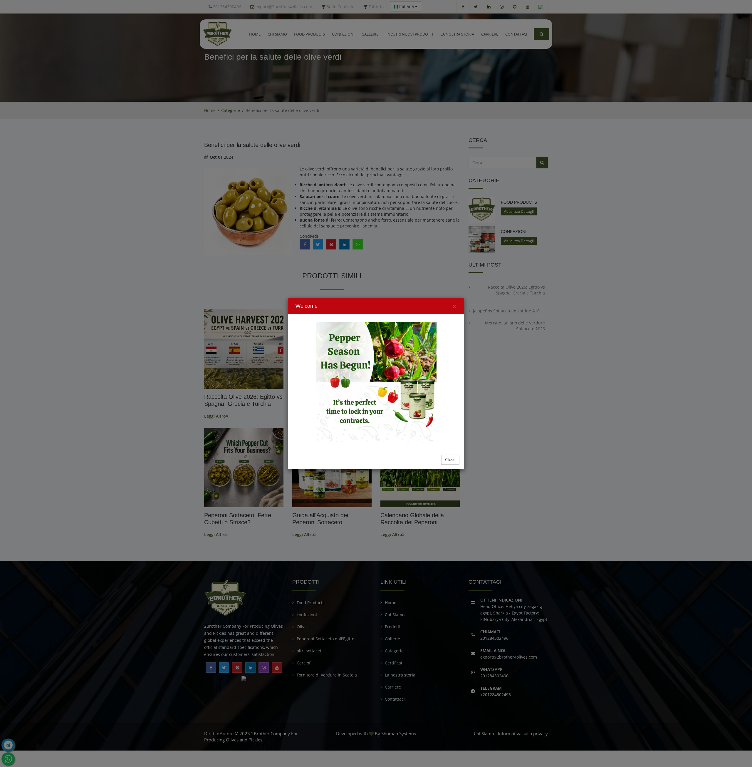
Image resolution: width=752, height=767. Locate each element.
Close (450, 459)
